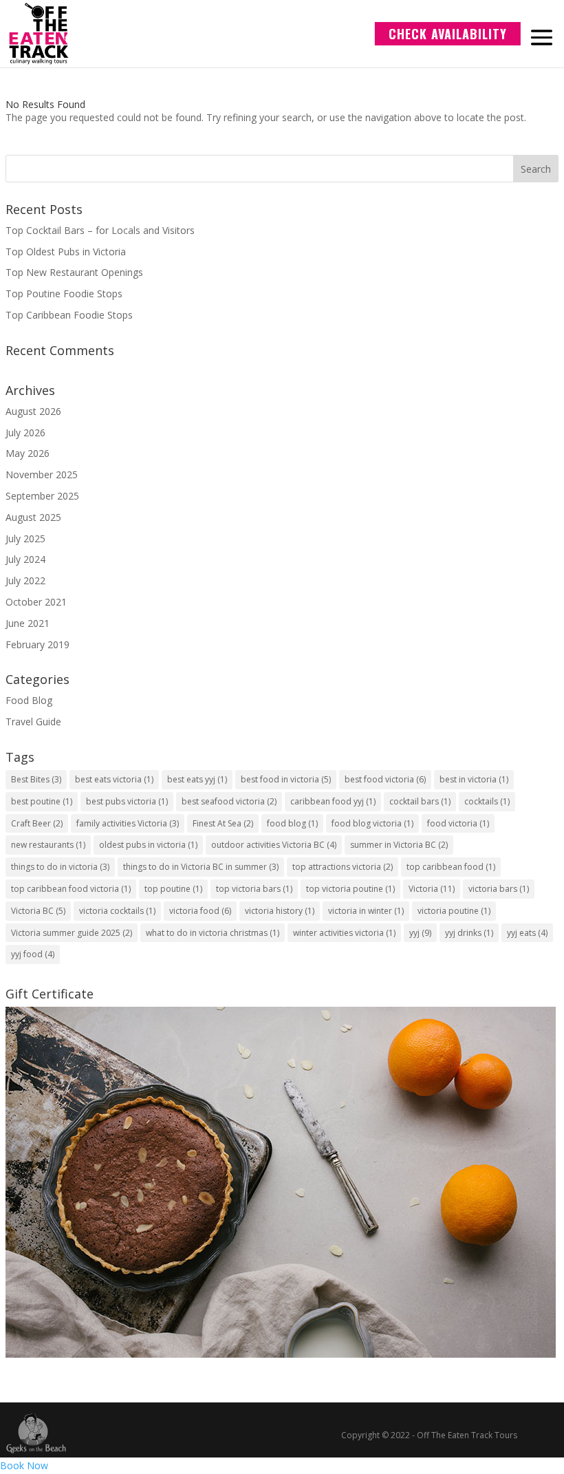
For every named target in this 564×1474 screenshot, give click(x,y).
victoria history (279, 911)
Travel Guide (33, 721)
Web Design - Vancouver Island (36, 1433)
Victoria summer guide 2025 (71, 933)
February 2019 (37, 644)
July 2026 (25, 432)
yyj (420, 933)
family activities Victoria (127, 823)
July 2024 (25, 559)
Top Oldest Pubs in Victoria (66, 251)
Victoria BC (38, 911)
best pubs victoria (127, 801)
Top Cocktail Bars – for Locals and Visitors (100, 230)
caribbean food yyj (333, 801)
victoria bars (498, 889)
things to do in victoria (60, 867)
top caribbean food (450, 867)
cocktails (487, 801)
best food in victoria (286, 779)
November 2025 (42, 474)
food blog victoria (372, 823)
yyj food (32, 954)
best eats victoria (114, 779)
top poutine (173, 889)
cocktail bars (420, 801)
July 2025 (25, 538)
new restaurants (48, 845)
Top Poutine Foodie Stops (64, 293)
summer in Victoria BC (399, 845)
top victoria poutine (350, 889)
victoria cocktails (117, 911)
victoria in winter (366, 911)
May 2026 (28, 453)
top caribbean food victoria (71, 889)
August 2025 (33, 517)
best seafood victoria (229, 801)
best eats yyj (197, 779)
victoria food (200, 911)
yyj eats (527, 933)
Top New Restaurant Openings (74, 272)
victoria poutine (453, 911)
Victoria (432, 889)
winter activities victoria (344, 933)
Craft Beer (37, 823)
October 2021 (36, 601)
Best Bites (36, 779)
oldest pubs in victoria (148, 845)
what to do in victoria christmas (212, 933)
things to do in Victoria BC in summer (201, 867)
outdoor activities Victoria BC (273, 845)
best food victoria (385, 779)
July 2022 (25, 580)
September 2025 (42, 495)
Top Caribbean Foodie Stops (69, 314)
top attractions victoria (342, 867)
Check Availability (448, 34)
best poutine (41, 801)
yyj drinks (469, 933)
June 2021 (28, 623)
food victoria (458, 823)
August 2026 (33, 411)
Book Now (24, 1465)
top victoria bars (254, 889)
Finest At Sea (223, 823)
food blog (292, 823)
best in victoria (474, 779)
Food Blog (29, 700)
